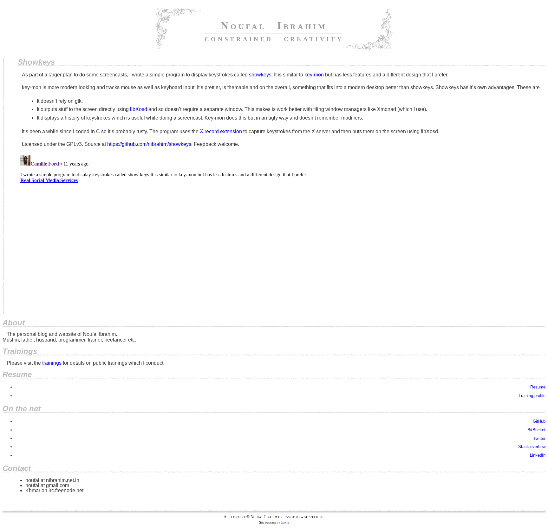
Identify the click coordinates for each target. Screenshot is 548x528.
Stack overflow (531, 446)
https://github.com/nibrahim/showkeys (149, 144)
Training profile (532, 395)
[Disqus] (281, 232)
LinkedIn (537, 455)
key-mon (314, 74)
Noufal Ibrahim (274, 31)
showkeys (260, 74)
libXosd (138, 109)
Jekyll (285, 522)
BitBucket (536, 429)
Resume (537, 387)
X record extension (221, 131)
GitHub (539, 421)
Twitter (539, 438)
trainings (52, 363)
